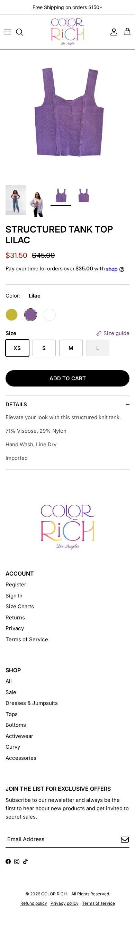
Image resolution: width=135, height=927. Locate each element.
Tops (12, 714)
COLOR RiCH (54, 893)
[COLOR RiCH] (67, 32)
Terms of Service (27, 639)
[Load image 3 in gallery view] (67, 114)
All (9, 681)
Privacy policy (65, 903)
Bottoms (16, 725)
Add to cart (68, 378)
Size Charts (20, 606)
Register (16, 584)
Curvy (13, 746)
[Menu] (7, 32)
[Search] (22, 32)
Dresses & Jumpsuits (32, 703)
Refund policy (33, 903)
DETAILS (16, 404)
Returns (15, 617)
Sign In (14, 595)
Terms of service (98, 903)
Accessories (21, 758)
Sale (11, 692)
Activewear (19, 736)
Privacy (15, 628)
